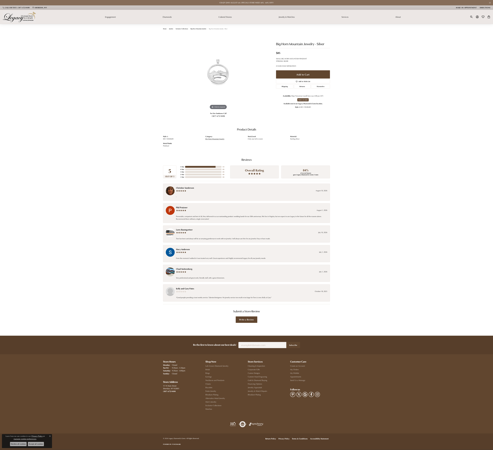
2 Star (182, 174)
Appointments (295, 376)
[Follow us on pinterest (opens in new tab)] (292, 394)
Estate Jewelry (210, 391)
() (223, 167)
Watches (208, 409)
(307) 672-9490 (218, 116)
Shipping (285, 86)
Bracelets (208, 387)
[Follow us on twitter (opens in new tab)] (298, 394)
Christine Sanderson (185, 187)
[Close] (489, 2)
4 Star (182, 169)
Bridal (207, 369)
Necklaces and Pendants (214, 380)
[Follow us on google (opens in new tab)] (305, 394)
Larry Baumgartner (184, 229)
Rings (207, 373)
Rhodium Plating (211, 394)
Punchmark (176, 444)
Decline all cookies (18, 444)
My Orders (294, 369)
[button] (471, 17)
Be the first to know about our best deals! (214, 345)
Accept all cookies (36, 444)
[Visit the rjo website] (233, 424)
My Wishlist (294, 373)
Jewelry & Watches (287, 17)
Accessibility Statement (319, 438)
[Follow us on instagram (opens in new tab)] (317, 394)
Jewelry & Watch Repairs (257, 391)
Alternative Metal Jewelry (215, 398)
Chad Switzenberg (184, 269)
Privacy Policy (283, 438)
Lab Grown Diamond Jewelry (216, 366)
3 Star (182, 172)
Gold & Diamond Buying (257, 380)
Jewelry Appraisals (255, 387)
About (398, 17)
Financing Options (255, 384)
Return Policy (270, 438)
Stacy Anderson (183, 249)
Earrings (208, 376)
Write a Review (246, 319)
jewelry (171, 29)
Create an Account (297, 366)
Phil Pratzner (181, 207)
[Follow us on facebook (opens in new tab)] (311, 394)
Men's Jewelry (210, 401)
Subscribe (293, 345)
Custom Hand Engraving (257, 376)
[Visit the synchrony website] (256, 424)
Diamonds (167, 17)
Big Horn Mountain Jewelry (198, 29)
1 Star (182, 177)
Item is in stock (303, 100)
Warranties (320, 86)
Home (165, 29)
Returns (302, 86)
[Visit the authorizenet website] (243, 424)
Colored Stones (225, 17)
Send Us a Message (297, 380)
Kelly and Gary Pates (185, 288)
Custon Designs (254, 373)
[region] (218, 71)
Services (345, 17)
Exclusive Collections (182, 29)
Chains (208, 384)
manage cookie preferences (25, 439)
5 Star (182, 167)
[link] (16, 7)
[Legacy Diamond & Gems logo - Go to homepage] (19, 17)
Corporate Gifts (254, 369)
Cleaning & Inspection (256, 366)
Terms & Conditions (300, 438)
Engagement (110, 17)
